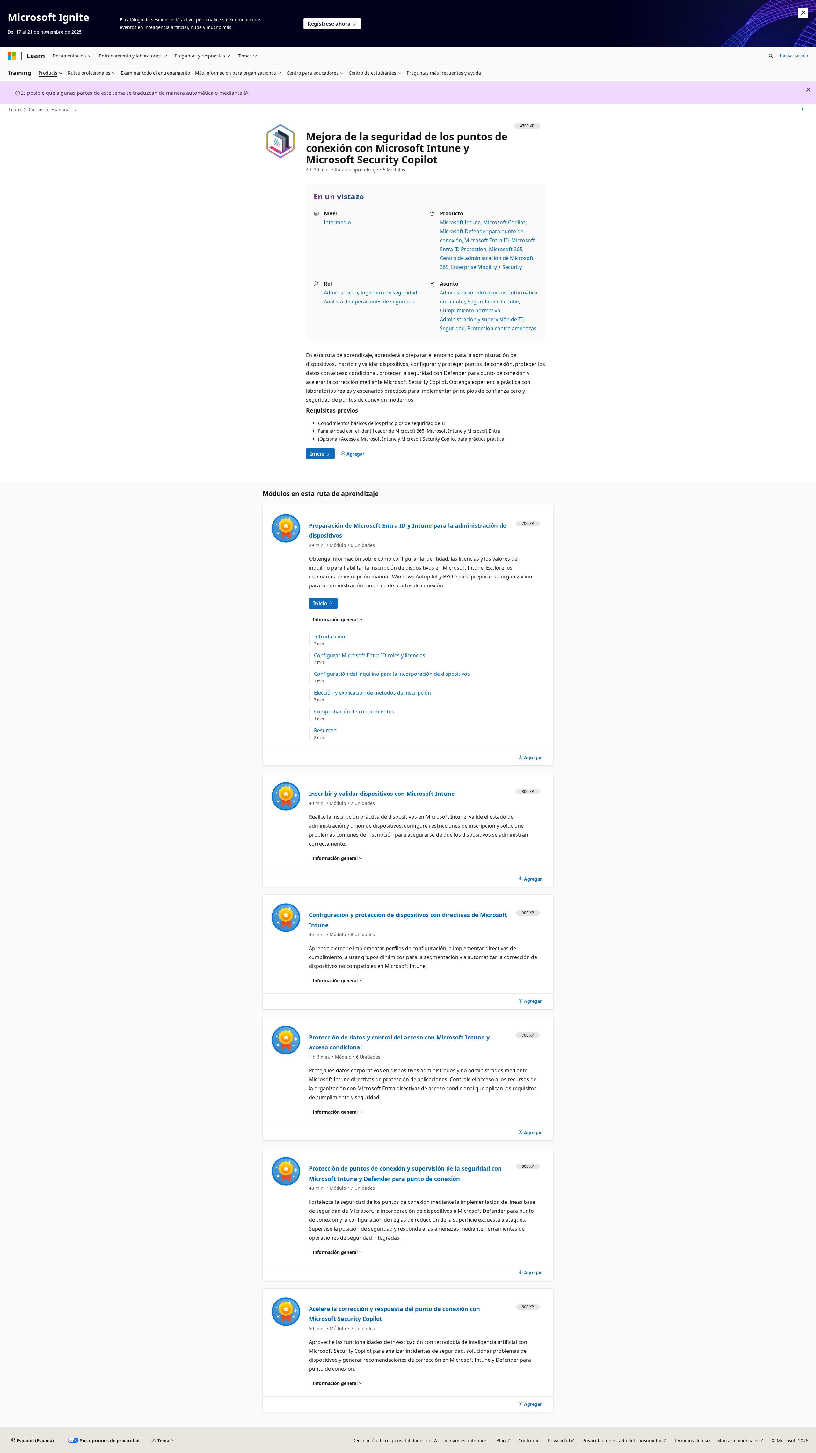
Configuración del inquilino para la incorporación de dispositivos (392, 674)
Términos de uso (692, 1440)
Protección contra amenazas (501, 328)
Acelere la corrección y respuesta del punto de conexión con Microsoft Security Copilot (394, 1314)
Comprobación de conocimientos (354, 711)
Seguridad (452, 328)
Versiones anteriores (467, 1440)
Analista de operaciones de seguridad (369, 301)
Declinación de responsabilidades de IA (394, 1440)
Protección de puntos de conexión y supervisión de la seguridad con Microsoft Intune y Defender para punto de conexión (405, 1173)
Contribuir (529, 1440)
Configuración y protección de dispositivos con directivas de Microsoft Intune (408, 920)
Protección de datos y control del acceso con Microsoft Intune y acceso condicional (399, 1042)
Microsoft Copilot (504, 222)
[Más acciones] (802, 110)
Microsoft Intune (460, 222)
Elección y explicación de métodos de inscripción (372, 692)
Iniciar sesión (794, 55)
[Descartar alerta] (803, 13)
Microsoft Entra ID (486, 240)
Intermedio (337, 222)
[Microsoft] (12, 56)
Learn (15, 110)
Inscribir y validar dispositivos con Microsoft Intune (382, 793)
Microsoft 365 (505, 249)
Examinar (61, 110)
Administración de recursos (473, 292)
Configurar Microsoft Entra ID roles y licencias (369, 655)
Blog (501, 1440)
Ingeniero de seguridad (389, 292)
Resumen (325, 730)
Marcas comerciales (738, 1440)
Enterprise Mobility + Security (486, 267)
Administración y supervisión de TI (481, 319)
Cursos (36, 110)
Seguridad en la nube (493, 301)
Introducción (329, 636)
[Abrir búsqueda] (770, 56)
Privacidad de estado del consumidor (622, 1440)
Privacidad (559, 1440)
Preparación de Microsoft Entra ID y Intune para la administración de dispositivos (407, 531)
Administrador (341, 292)
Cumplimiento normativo (470, 310)
